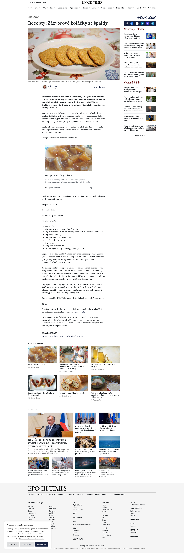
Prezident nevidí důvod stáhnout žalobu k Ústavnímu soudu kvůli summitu (107, 429)
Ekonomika (120, 8)
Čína (51, 8)
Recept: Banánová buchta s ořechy (72, 393)
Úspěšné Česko (77, 505)
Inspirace (104, 507)
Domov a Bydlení (107, 509)
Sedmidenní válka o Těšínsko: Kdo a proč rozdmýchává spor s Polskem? (106, 474)
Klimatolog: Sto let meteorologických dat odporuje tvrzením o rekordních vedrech (132, 36)
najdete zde (80, 312)
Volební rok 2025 (78, 509)
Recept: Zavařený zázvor (37, 364)
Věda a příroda (106, 8)
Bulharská (31, 509)
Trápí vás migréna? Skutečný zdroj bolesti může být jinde (132, 55)
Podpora (61, 495)
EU (73, 516)
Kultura (85, 8)
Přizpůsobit (13, 544)
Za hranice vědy (135, 511)
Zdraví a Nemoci (106, 535)
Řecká (51, 515)
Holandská (31, 515)
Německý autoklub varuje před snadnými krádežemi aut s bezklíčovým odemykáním (134, 128)
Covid (103, 537)
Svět (36, 8)
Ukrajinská (52, 526)
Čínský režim (76, 530)
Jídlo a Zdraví (33, 17)
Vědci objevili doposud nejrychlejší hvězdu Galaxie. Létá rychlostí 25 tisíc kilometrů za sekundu (85, 474)
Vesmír (132, 513)
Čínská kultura (106, 524)
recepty (44, 336)
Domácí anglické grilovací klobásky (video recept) (41, 394)
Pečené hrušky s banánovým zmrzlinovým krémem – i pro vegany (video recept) (105, 395)
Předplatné (51, 495)
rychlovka (80, 336)
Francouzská (32, 513)
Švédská (51, 522)
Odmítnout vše (27, 544)
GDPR (104, 495)
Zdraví (94, 8)
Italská (30, 519)
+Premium (152, 8)
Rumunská (52, 511)
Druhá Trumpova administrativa (82, 524)
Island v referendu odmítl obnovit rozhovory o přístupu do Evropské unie (38, 473)
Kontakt (80, 495)
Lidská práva (62, 8)
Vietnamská (52, 528)
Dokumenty (133, 532)
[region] (27, 535)
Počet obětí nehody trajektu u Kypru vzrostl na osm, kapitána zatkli (109, 451)
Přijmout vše (41, 544)
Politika (75, 507)
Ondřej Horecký (52, 86)
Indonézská (31, 517)
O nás (31, 495)
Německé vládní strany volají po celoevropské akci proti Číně (85, 451)
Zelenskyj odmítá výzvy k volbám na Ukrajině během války (134, 118)
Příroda (132, 515)
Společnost (74, 8)
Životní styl (105, 531)
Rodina (104, 505)
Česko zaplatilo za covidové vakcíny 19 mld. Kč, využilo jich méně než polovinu (134, 46)
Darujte (71, 495)
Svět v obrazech (77, 518)
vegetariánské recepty (56, 336)
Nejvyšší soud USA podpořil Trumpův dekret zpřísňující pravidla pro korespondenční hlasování (134, 89)
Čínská (30, 511)
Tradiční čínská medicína (137, 504)
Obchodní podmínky (117, 495)
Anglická (30, 506)
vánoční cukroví (70, 336)
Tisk (103, 87)
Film (103, 518)
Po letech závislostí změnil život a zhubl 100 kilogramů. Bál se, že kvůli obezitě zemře (134, 74)
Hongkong (76, 535)
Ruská (51, 513)
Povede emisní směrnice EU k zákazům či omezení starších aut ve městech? (133, 99)
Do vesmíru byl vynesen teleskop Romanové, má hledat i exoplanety (61, 473)
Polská (51, 506)
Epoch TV (140, 8)
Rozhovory (133, 526)
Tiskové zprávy (93, 495)
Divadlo (104, 522)
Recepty (104, 511)
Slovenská (52, 517)
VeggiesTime (97, 400)
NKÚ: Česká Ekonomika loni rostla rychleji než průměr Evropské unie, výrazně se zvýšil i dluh (47, 442)
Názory (129, 8)
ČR (29, 8)
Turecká (51, 524)
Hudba (104, 520)
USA (44, 8)
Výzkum (132, 502)
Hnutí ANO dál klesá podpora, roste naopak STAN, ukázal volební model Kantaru (85, 429)
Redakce (40, 495)
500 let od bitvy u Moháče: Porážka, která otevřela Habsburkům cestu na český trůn (133, 65)
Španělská (52, 519)
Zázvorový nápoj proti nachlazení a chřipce (104, 365)
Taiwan (75, 533)
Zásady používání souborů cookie (31, 539)
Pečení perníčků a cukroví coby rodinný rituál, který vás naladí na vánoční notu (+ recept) (72, 366)
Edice (44, 2)
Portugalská (52, 509)
